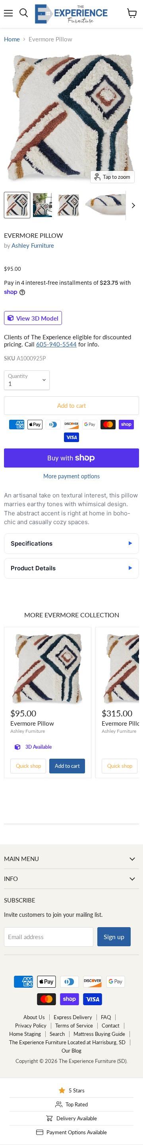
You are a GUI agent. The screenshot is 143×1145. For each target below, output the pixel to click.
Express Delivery (73, 1017)
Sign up (114, 936)
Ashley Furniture (33, 245)
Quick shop (28, 766)
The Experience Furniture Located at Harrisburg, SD (67, 1042)
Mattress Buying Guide (99, 1034)
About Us (34, 1017)
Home (12, 39)
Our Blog (71, 1050)
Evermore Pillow (32, 723)
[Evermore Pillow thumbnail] (17, 205)
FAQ (106, 1017)
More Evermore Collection (71, 614)
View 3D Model (36, 317)
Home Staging (25, 1034)
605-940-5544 (56, 344)
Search (57, 1034)
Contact (111, 1025)
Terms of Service (74, 1025)
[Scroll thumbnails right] (132, 205)
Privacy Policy (30, 1025)
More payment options (71, 476)
